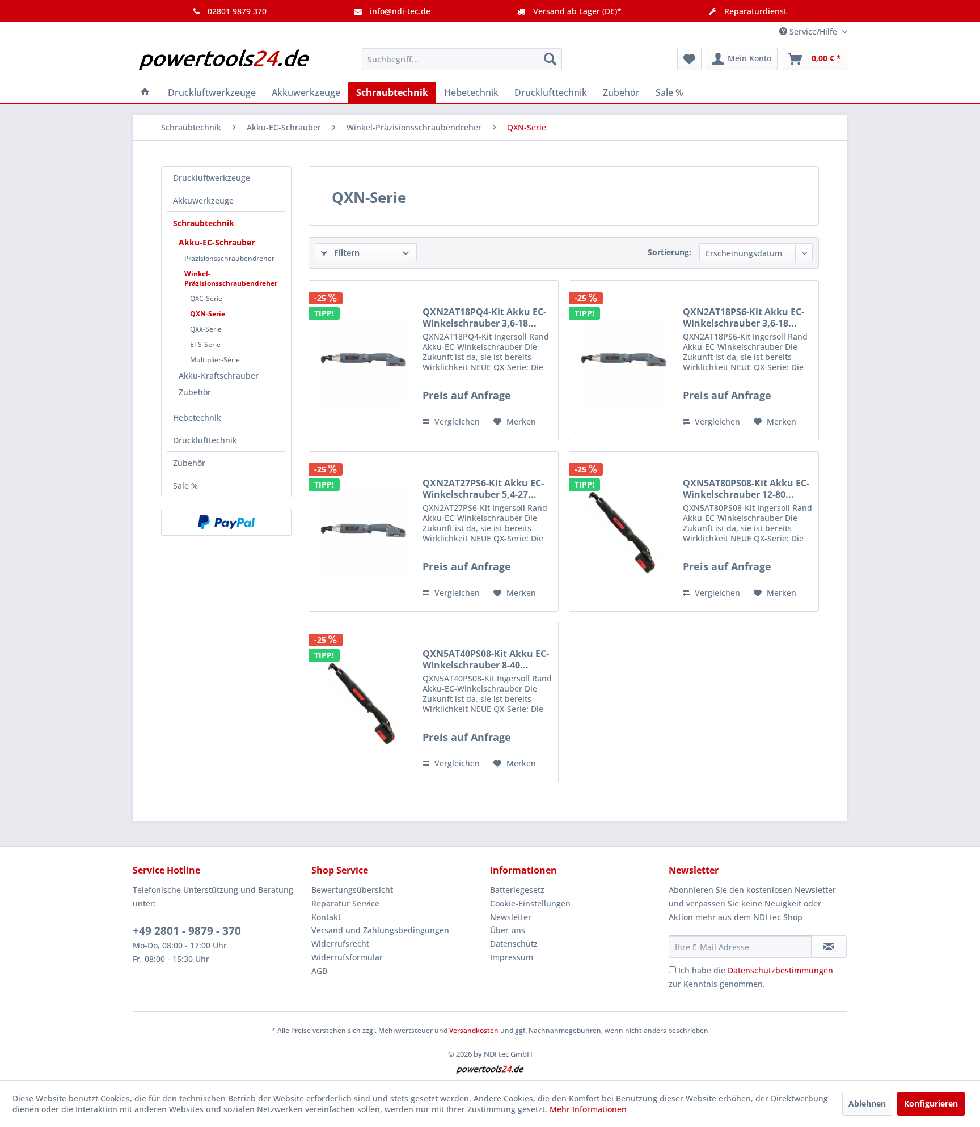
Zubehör (195, 392)
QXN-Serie (207, 314)
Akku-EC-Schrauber (217, 242)
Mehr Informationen (588, 1109)
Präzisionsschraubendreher (229, 258)
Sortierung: (669, 252)
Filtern (346, 252)
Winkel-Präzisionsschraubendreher (230, 278)
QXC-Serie (206, 298)
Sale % (185, 485)
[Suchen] (550, 59)
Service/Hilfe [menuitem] (813, 31)
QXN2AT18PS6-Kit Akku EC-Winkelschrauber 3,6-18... (743, 317)
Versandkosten (474, 1030)
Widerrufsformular (347, 957)
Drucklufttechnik (205, 440)
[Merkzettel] (689, 59)
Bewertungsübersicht (352, 889)
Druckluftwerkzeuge (211, 177)
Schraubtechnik (203, 223)
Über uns (507, 930)
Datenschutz (514, 943)
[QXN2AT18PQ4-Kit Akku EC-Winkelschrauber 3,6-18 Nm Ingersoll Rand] (363, 360)
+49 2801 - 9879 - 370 (187, 930)
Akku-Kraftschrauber (219, 375)
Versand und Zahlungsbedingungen (380, 930)
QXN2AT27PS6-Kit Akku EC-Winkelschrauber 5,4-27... (483, 488)
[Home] (145, 92)
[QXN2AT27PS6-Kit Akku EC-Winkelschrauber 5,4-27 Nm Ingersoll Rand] (363, 531)
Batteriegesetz (517, 889)
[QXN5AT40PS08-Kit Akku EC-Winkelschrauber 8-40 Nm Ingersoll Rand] (363, 702)
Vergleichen (456, 421)
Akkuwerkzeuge (203, 200)
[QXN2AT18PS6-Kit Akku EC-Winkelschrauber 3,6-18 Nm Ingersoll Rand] (623, 360)
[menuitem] (462, 59)
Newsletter (510, 917)
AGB (319, 970)
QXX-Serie (206, 329)
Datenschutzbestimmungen (780, 970)
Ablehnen (867, 1103)
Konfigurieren (931, 1103)
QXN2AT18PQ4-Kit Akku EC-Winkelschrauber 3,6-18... (484, 317)
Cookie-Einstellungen (530, 903)
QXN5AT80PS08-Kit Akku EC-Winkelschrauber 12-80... (746, 488)
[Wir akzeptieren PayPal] (226, 522)
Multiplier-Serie (215, 360)
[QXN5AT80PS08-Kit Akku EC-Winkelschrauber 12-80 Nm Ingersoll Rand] (623, 531)
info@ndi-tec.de (399, 11)
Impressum (511, 957)
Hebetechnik (197, 417)
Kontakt (326, 917)
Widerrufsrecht (340, 943)
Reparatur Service (345, 903)
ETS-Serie (205, 344)
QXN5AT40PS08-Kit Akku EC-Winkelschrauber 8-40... (486, 659)
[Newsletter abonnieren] (829, 946)
